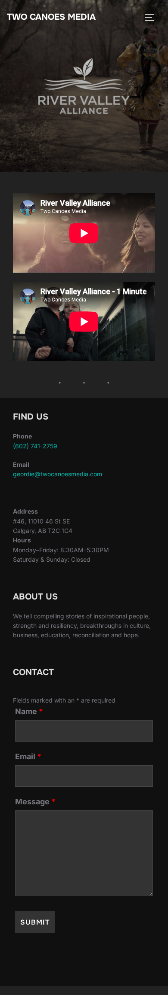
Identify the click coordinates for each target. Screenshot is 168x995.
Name (29, 711)
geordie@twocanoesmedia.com (57, 474)
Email (28, 756)
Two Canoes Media (51, 17)
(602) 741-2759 (35, 446)
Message (35, 801)
